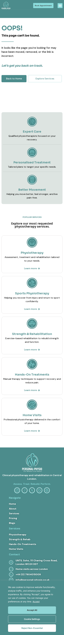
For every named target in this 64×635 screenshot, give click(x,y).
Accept (36, 601)
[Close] (61, 583)
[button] (60, 5)
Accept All (32, 610)
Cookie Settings (32, 619)
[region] (32, 607)
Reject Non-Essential (32, 628)
